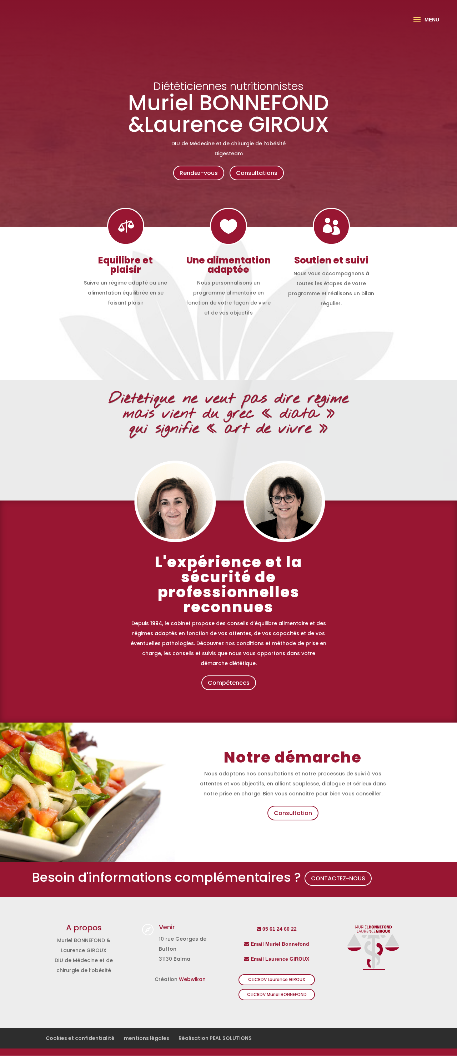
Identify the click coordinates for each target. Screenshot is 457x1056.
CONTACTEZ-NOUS (338, 878)
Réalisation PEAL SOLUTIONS (215, 1038)
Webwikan (192, 979)
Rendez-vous (199, 173)
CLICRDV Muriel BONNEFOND (277, 994)
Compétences (229, 683)
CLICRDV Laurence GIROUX (276, 979)
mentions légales (146, 1038)
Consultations (256, 173)
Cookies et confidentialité (80, 1038)
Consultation (293, 813)
